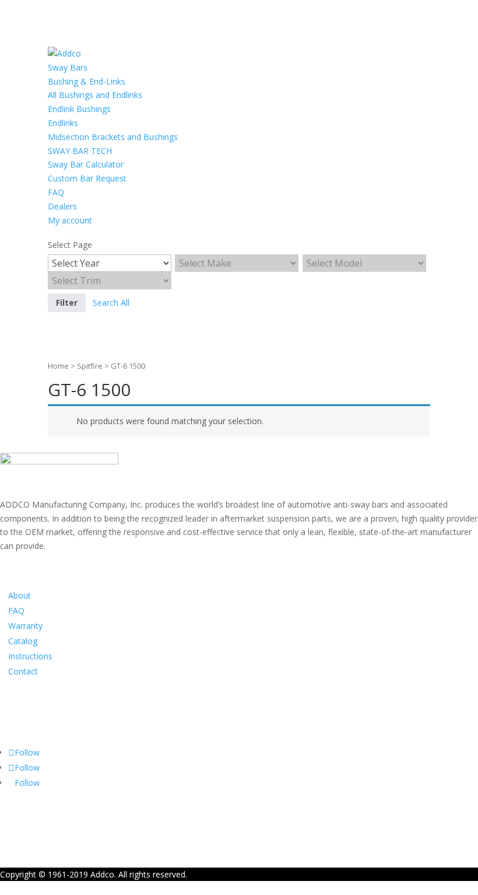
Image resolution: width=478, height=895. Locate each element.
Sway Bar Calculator (86, 164)
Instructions (30, 656)
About (19, 595)
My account (70, 220)
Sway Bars (67, 67)
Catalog (22, 640)
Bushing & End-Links (86, 81)
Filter (67, 302)
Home (58, 366)
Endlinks (63, 122)
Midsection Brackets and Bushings (113, 136)
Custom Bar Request (87, 178)
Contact (23, 671)
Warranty (25, 625)
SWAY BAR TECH (80, 150)
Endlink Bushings (79, 108)
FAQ (56, 192)
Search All (111, 302)
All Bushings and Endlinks (95, 94)
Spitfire (90, 366)
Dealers (62, 206)
